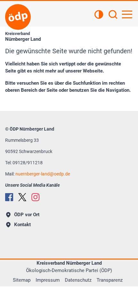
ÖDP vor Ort (26, 215)
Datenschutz (78, 280)
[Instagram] (35, 197)
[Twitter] (22, 197)
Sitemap (21, 280)
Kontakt (22, 224)
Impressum (48, 280)
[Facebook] (9, 197)
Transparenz (110, 280)
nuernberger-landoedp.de (42, 173)
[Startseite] (18, 17)
